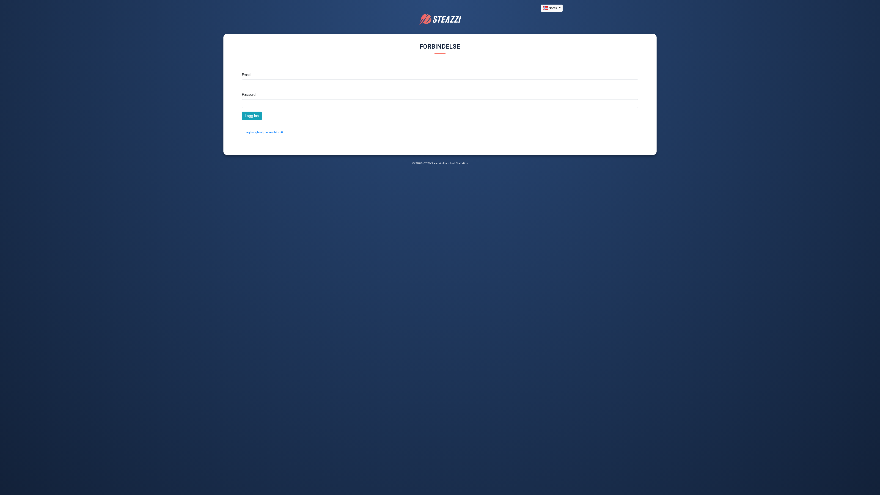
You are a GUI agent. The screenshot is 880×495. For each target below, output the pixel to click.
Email (246, 75)
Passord (249, 94)
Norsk (553, 8)
